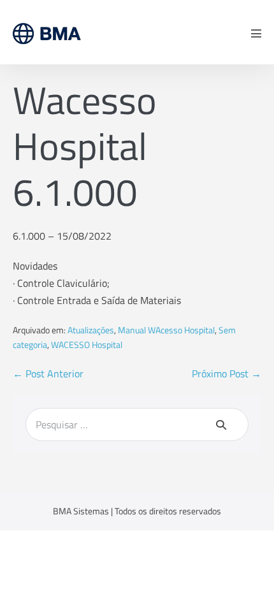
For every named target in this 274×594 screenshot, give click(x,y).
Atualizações (91, 330)
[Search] (221, 424)
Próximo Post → (226, 373)
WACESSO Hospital (86, 344)
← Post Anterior (48, 373)
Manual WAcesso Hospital (166, 330)
